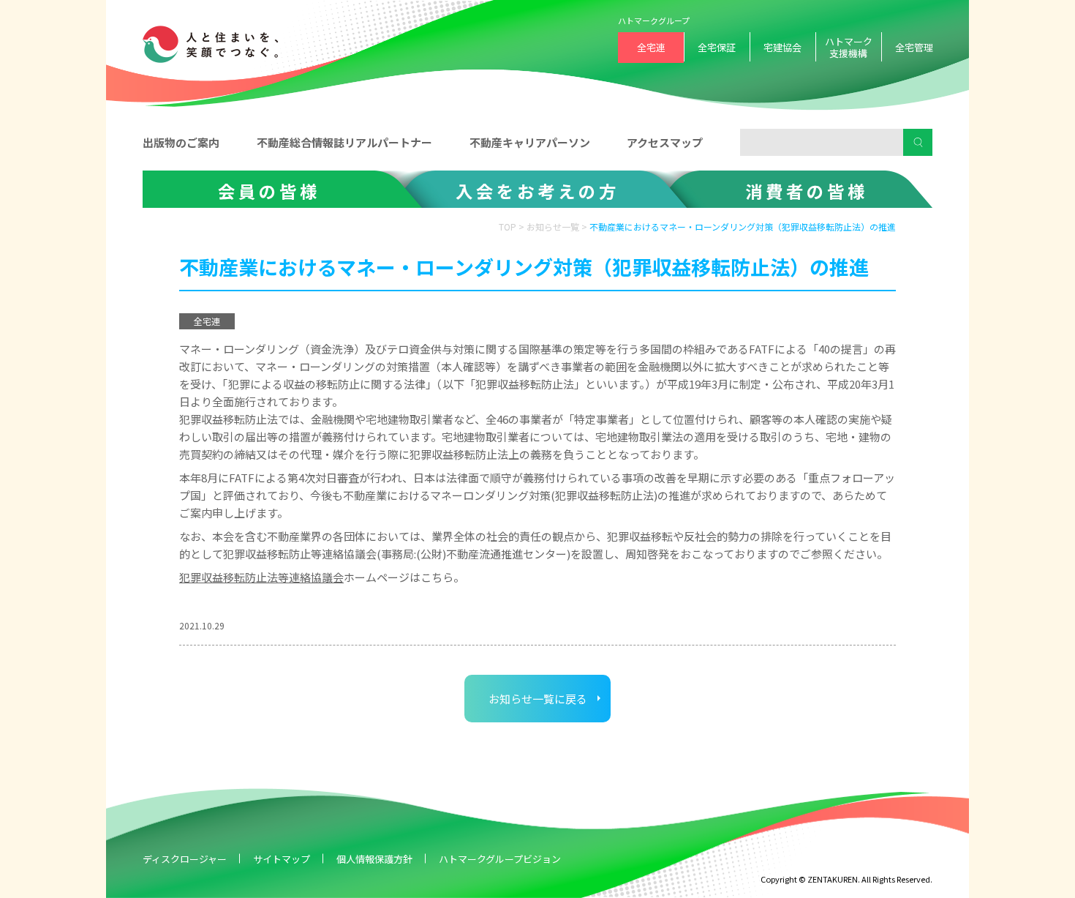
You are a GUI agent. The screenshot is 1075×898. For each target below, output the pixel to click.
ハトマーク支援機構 (848, 47)
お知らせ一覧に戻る (538, 698)
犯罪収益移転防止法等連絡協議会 (261, 577)
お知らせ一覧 (553, 226)
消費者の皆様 (806, 191)
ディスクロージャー (185, 859)
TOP (507, 226)
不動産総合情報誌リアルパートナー (344, 142)
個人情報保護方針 (374, 859)
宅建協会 (782, 47)
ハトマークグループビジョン (500, 859)
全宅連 (651, 47)
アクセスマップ (665, 142)
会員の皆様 (269, 191)
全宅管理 (914, 47)
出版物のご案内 (181, 142)
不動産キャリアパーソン (529, 142)
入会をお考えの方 (537, 191)
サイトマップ (281, 859)
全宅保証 (717, 47)
